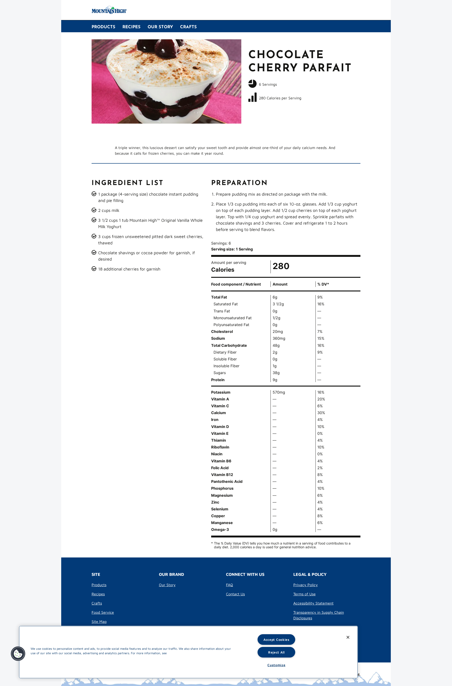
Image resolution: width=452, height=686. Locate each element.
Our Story (167, 584)
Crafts (97, 603)
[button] (18, 653)
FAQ (229, 584)
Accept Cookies (276, 639)
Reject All (276, 652)
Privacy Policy (305, 584)
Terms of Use (304, 594)
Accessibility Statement (313, 603)
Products (99, 584)
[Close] (348, 637)
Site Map (99, 621)
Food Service (103, 612)
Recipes (98, 594)
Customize (276, 665)
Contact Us (235, 594)
